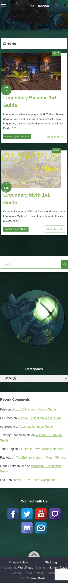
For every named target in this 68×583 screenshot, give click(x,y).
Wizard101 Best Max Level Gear (39, 418)
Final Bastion (38, 6)
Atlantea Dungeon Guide (36, 426)
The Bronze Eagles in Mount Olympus (41, 457)
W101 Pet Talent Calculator (36, 480)
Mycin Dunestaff (21, 136)
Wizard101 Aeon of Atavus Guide (34, 409)
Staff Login (52, 562)
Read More (54, 136)
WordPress (25, 567)
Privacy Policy (18, 562)
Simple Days (58, 567)
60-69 (56, 53)
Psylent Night (20, 229)
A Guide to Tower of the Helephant (41, 449)
